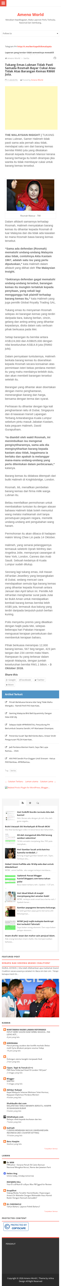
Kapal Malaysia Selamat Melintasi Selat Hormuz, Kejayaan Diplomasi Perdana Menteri (28, 1093)
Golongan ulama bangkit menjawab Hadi (24, 1059)
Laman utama (31, 781)
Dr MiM (10, 1162)
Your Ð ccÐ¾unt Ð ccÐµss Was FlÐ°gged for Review (29, 1184)
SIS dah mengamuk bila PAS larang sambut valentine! (34, 837)
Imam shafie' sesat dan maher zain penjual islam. (30, 935)
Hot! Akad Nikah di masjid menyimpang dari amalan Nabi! (33, 895)
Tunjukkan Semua (51, 1149)
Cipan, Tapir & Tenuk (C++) (20, 1067)
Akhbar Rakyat (14, 1089)
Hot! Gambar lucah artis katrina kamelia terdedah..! (33, 851)
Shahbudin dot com (17, 1103)
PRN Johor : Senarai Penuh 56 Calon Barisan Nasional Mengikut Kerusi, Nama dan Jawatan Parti (29, 1166)
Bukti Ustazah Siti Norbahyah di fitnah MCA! (27, 826)
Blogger (10, 1078)
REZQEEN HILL (14, 1182)
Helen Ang (12, 1173)
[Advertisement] (31, 108)
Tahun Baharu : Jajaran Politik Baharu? (23, 1206)
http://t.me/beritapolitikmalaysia (34, 46)
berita (13, 770)
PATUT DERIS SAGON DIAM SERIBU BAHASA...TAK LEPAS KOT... (28, 1033)
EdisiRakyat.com (15, 1116)
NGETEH (10, 1081)
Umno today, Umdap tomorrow (20, 1175)
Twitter (40, 679)
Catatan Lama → (48, 781)
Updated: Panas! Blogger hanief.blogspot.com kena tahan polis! (33, 878)
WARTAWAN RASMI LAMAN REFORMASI (26, 1029)
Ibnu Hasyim (13, 1141)
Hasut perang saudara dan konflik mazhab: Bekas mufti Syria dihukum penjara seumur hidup (28, 1046)
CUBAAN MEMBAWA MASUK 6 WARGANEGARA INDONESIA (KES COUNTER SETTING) (27, 1131)
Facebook (25, 679)
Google (12, 679)
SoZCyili (11, 1128)
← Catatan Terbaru (14, 781)
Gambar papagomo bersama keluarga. (36, 907)
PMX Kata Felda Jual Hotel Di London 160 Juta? (26, 1070)
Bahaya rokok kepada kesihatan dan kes (24, 1119)
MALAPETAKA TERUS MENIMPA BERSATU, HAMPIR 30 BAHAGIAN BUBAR (29, 1107)
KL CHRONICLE (14, 1204)
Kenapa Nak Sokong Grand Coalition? (26, 963)
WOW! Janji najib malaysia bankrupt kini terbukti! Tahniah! (35, 923)
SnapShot (11, 1190)
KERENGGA (12, 1043)
